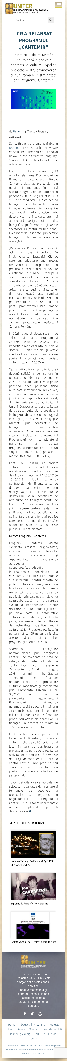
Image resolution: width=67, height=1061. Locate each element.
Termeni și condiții (20, 1034)
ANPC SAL (41, 1034)
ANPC (54, 1034)
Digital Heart (39, 1053)
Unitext (9, 1029)
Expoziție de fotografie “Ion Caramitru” (30, 903)
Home (11, 1024)
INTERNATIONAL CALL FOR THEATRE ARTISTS (33, 942)
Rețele (21, 1029)
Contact (33, 1038)
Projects (54, 1024)
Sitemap (34, 1029)
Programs (39, 1024)
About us (25, 1024)
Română (14, 148)
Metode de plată (53, 1029)
